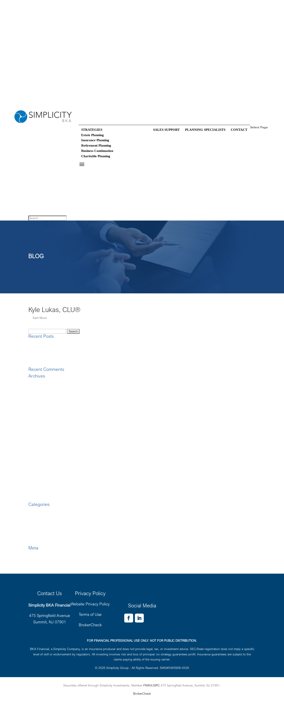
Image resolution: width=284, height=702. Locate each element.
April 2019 (35, 436)
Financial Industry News (44, 527)
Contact (239, 129)
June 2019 (35, 425)
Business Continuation (97, 151)
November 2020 (39, 388)
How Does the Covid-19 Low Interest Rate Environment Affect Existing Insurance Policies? (89, 354)
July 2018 (35, 483)
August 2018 (37, 478)
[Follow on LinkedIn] (139, 618)
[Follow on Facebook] (128, 618)
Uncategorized (38, 543)
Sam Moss (40, 318)
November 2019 (39, 409)
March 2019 (36, 441)
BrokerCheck (90, 624)
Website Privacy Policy (90, 603)
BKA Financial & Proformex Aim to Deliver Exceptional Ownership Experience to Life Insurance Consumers (100, 343)
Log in (32, 555)
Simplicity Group (117, 668)
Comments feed (39, 565)
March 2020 (36, 399)
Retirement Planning (96, 145)
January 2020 (37, 404)
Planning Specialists (205, 129)
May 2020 (35, 394)
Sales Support (166, 129)
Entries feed (36, 560)
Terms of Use (90, 614)
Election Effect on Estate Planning (51, 348)
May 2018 (35, 489)
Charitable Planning (95, 156)
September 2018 (39, 473)
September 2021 (39, 383)
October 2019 (37, 415)
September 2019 (39, 420)
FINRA (147, 685)
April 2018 (35, 494)
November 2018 (39, 462)
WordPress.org (38, 571)
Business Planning (40, 511)
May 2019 (35, 430)
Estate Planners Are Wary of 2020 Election (56, 364)
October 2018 (37, 467)
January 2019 (37, 452)
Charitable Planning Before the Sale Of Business (61, 359)
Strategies (86, 170)
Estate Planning (92, 135)
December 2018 (39, 457)
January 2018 (37, 499)
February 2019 (38, 446)
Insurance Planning (95, 140)
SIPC (156, 685)
